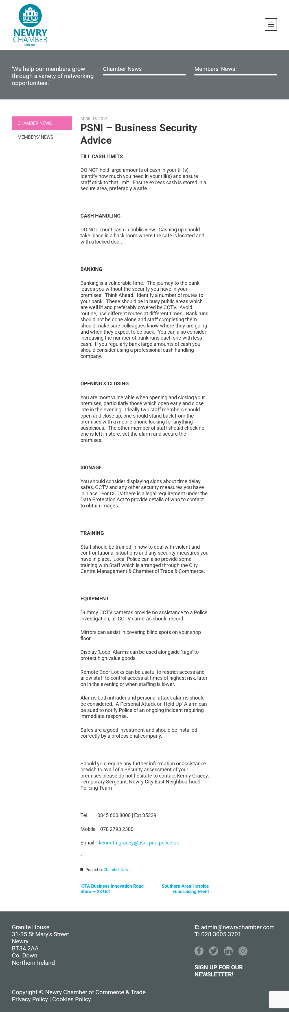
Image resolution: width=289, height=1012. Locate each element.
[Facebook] (198, 950)
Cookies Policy (71, 999)
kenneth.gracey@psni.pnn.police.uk (139, 843)
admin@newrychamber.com (238, 927)
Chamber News (122, 69)
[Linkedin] (228, 950)
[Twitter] (213, 950)
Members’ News (214, 69)
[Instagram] (243, 950)
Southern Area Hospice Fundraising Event (185, 888)
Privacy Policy (30, 999)
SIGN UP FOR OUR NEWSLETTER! (218, 971)
